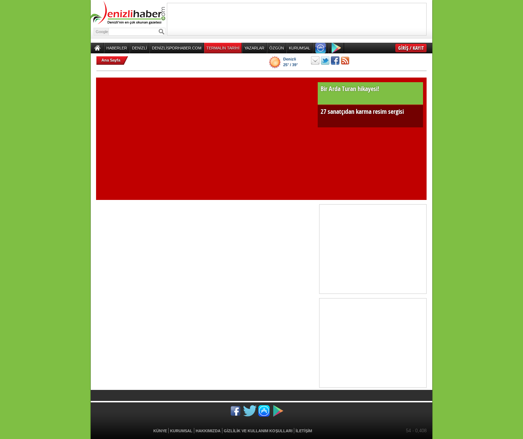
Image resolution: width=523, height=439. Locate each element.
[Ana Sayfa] (97, 48)
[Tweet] (325, 60)
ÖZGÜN (276, 48)
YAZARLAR (254, 48)
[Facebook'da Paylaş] (335, 60)
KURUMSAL (299, 48)
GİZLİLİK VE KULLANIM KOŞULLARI (258, 431)
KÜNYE (160, 431)
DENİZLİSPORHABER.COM (176, 48)
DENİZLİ (139, 48)
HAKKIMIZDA (208, 431)
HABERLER (116, 48)
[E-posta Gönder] (315, 60)
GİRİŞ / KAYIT (411, 47)
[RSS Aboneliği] (345, 60)
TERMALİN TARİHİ (222, 48)
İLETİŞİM (304, 431)
